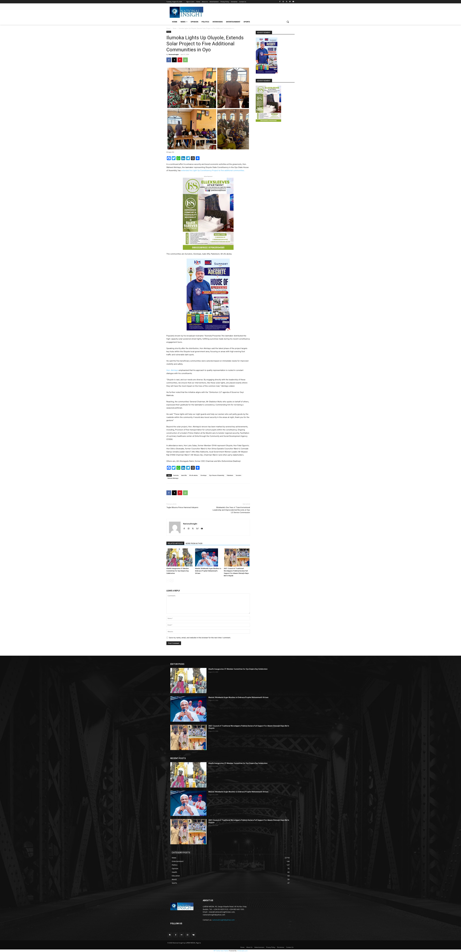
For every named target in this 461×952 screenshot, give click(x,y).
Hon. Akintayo (172, 370)
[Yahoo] (198, 528)
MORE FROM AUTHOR (194, 543)
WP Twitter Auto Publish (221, 951)
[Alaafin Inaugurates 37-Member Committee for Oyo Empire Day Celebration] (179, 557)
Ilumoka (176, 475)
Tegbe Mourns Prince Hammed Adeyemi (182, 507)
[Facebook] (280, 1)
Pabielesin (230, 475)
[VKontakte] (193, 935)
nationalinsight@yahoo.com (223, 920)
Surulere (238, 475)
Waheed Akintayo (172, 478)
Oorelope (203, 475)
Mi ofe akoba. (193, 475)
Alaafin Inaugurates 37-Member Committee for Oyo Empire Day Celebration (177, 571)
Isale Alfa (184, 475)
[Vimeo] (289, 1)
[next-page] (171, 580)
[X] (286, 1)
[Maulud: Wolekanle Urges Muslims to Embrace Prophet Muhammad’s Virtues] (208, 557)
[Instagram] (283, 1)
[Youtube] (293, 1)
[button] (288, 22)
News (174, 28)
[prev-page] (167, 580)
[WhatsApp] (185, 59)
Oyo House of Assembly (216, 475)
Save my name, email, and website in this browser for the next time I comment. (200, 638)
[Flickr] (181, 935)
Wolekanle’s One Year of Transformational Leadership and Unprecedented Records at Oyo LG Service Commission (231, 510)
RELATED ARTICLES (175, 543)
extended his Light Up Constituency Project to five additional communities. (213, 170)
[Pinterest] (179, 59)
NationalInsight (174, 54)
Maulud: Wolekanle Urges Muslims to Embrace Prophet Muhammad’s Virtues (208, 571)
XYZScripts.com (242, 951)
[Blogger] (169, 935)
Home (168, 28)
